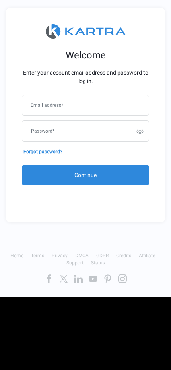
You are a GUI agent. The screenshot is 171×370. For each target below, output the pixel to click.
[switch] (140, 131)
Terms (37, 255)
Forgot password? (42, 151)
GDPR (102, 255)
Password (42, 131)
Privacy (60, 255)
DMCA (82, 255)
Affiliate (147, 255)
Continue (85, 175)
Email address (47, 105)
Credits (123, 255)
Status (98, 263)
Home (16, 255)
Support (75, 263)
